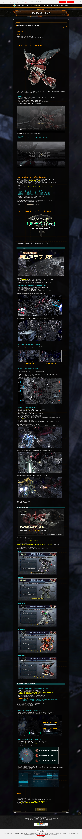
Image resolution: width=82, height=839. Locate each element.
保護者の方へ (65, 833)
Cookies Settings (54, 1)
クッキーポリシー (50, 833)
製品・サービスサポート (33, 833)
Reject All (62, 1)
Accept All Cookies (71, 1)
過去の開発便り (30, 204)
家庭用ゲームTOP (24, 833)
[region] (41, 2)
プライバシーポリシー (42, 833)
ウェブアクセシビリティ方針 (73, 833)
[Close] (80, 2)
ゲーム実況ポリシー (58, 833)
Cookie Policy (26, 2)
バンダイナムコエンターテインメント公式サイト (12, 833)
